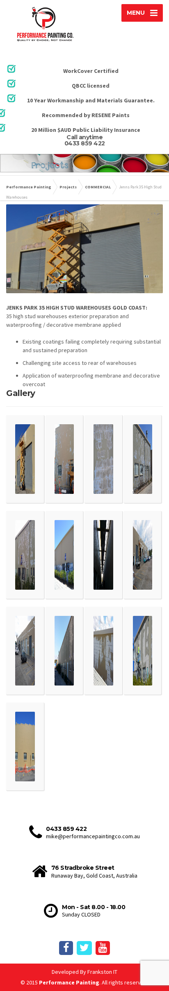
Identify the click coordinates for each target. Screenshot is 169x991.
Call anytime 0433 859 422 (84, 140)
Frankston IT (102, 971)
